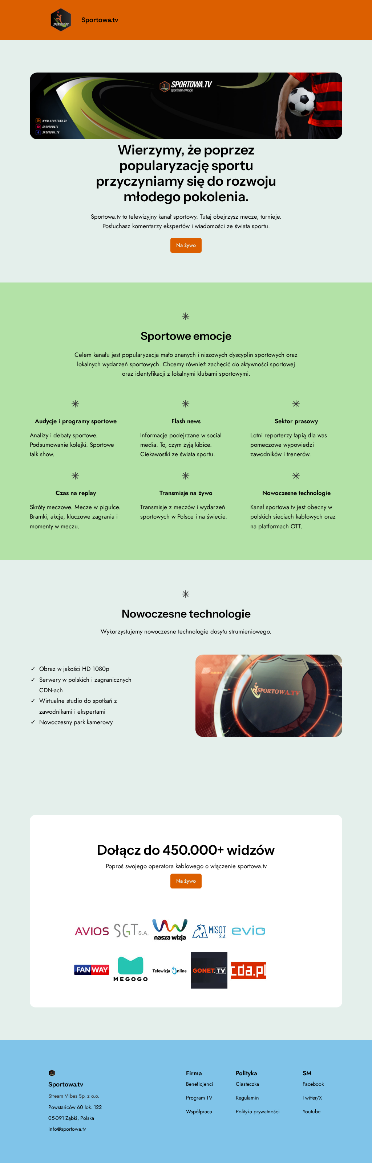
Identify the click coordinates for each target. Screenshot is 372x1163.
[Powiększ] (332, 82)
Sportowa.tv (99, 20)
